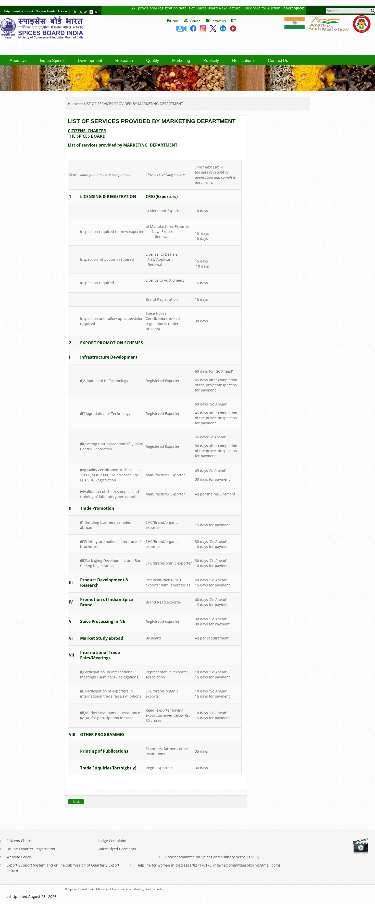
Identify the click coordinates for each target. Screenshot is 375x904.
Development (90, 61)
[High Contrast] (96, 12)
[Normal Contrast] (92, 12)
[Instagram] (203, 30)
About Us (18, 61)
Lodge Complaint (112, 840)
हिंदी (233, 20)
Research (124, 61)
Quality (152, 61)
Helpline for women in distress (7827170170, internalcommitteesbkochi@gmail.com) (208, 865)
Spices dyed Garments (117, 848)
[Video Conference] (181, 30)
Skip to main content (18, 11)
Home (174, 21)
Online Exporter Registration (30, 848)
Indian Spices (52, 61)
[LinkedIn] (223, 30)
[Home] (42, 39)
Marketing (181, 61)
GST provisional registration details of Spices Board (158, 8)
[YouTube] (233, 30)
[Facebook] (193, 30)
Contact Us (218, 21)
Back (76, 802)
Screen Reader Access (51, 11)
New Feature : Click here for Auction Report (240, 8)
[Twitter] (213, 30)
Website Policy (18, 857)
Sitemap (194, 21)
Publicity (211, 61)
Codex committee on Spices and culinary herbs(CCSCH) (212, 857)
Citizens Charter (20, 840)
